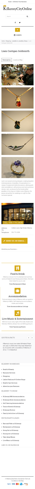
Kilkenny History (9, 410)
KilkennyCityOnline (12, 479)
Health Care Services (10, 383)
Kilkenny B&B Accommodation (13, 396)
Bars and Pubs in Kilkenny (12, 423)
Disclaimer (21, 479)
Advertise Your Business (20, 1)
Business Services (9, 373)
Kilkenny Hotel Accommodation (14, 400)
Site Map (21, 481)
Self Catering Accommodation (13, 403)
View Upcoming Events (17, 327)
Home (3, 41)
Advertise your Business (11, 386)
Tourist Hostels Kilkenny (11, 407)
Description (7, 60)
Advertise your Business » (9, 249)
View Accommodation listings (17, 306)
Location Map (17, 60)
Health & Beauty (8, 369)
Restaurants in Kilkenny (11, 427)
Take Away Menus (9, 437)
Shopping (8, 41)
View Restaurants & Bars (17, 284)
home (9, 1)
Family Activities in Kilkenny (13, 413)
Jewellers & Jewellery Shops (20, 41)
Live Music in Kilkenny (11, 440)
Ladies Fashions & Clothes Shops (14, 379)
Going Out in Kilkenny (10, 430)
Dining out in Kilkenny (11, 434)
